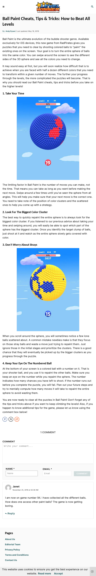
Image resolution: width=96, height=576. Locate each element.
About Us (10, 539)
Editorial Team (12, 544)
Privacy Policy (12, 549)
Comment (8, 441)
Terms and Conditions (17, 555)
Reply (11, 513)
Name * (10, 468)
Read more (44, 573)
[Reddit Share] (16, 419)
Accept (58, 573)
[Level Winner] (48, 7)
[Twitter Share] (10, 419)
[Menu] (4, 7)
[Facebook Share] (4, 419)
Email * (47, 469)
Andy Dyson (10, 31)
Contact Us (11, 560)
